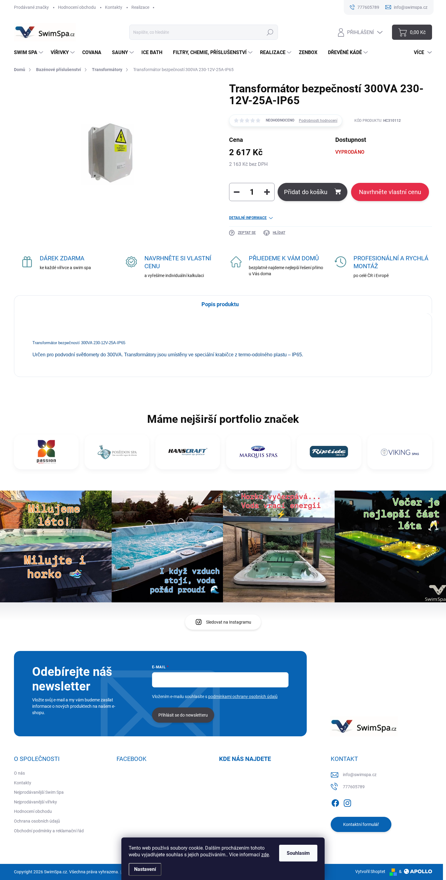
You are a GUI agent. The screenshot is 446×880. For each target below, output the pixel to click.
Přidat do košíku (305, 192)
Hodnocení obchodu (77, 7)
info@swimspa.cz (360, 774)
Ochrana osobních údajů (37, 821)
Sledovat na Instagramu (228, 622)
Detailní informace (248, 218)
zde (265, 855)
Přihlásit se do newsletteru (183, 715)
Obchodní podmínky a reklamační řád (49, 830)
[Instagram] (347, 801)
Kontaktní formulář (361, 824)
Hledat (270, 32)
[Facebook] (335, 801)
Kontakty (113, 7)
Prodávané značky (31, 7)
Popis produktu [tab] (220, 304)
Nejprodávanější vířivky (35, 802)
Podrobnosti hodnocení (318, 120)
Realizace (140, 7)
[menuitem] (29, 52)
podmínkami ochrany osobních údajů (243, 696)
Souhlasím (298, 853)
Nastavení (145, 869)
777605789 (354, 786)
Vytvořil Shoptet (370, 871)
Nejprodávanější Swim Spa (39, 792)
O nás (19, 773)
